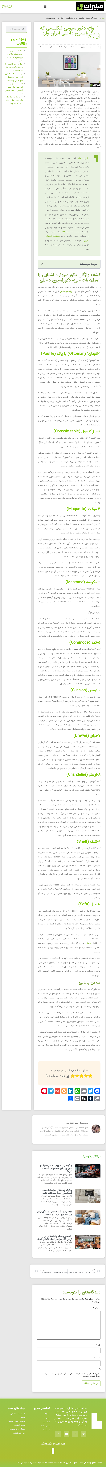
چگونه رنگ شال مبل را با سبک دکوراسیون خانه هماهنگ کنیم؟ (14, 67)
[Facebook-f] (75, 1434)
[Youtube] (66, 1434)
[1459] (3, 7)
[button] (45, 6)
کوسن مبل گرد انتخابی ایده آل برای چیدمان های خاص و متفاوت (14, 77)
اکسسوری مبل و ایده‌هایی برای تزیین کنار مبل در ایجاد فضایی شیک (54, 1237)
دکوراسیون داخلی (66, 291)
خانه (103, 18)
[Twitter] (83, 1434)
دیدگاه (96, 1308)
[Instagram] (58, 1434)
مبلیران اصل (83, 158)
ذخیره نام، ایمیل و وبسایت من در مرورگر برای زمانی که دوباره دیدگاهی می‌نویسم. (72, 1375)
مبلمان (88, 943)
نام (98, 1345)
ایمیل (97, 1358)
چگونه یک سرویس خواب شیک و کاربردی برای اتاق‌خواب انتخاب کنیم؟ (56, 1168)
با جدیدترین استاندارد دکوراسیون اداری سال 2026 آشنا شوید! (14, 100)
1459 (9, 7)
